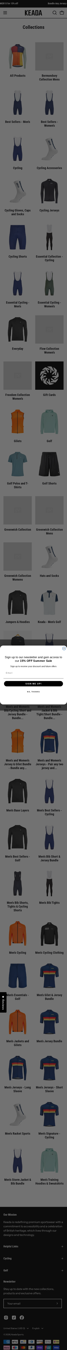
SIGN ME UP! (33, 684)
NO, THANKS (33, 692)
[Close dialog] (64, 648)
